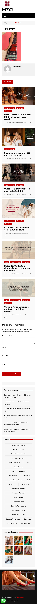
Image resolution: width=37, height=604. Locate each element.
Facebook (5, 601)
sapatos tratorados (13, 519)
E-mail (5, 356)
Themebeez (20, 597)
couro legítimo (12, 475)
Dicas (6, 262)
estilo (28, 480)
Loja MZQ (25, 484)
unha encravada (11, 523)
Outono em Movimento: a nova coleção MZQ (17, 190)
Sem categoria (9, 149)
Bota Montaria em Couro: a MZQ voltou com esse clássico (18, 117)
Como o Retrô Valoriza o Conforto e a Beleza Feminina (16, 309)
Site (3, 364)
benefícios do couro (18, 445)
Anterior (8, 82)
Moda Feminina (9, 108)
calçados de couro (18, 458)
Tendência (8, 111)
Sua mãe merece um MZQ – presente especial (18, 154)
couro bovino (18, 467)
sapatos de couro (18, 515)
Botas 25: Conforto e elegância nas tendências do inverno (17, 268)
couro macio (26, 475)
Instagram (14, 601)
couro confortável (18, 471)
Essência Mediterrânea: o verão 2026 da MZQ (17, 228)
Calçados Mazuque (13, 462)
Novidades (20, 108)
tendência (27, 519)
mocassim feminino (18, 489)
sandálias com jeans (18, 510)
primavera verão (18, 502)
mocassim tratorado (18, 493)
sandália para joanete (18, 506)
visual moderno (26, 523)
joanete (11, 484)
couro (28, 462)
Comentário (7, 336)
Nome (4, 347)
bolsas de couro (18, 449)
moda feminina (18, 497)
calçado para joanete (18, 454)
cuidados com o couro (14, 480)
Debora (8, 122)
